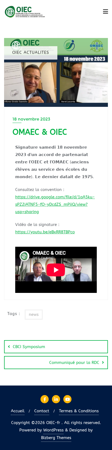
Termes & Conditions (79, 410)
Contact (41, 410)
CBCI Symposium (29, 346)
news (34, 314)
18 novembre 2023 (31, 119)
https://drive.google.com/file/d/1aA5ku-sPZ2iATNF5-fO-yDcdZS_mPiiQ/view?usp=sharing (55, 204)
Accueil (17, 410)
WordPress (53, 430)
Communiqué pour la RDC (74, 362)
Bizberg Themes (56, 437)
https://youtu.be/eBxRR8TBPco (45, 232)
